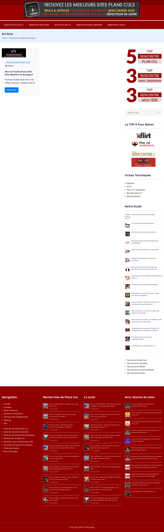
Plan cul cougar (11, 451)
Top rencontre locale (136, 373)
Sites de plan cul (62, 25)
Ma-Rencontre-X (134, 193)
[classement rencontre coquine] (143, 76)
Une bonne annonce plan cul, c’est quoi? (145, 249)
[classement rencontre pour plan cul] (143, 56)
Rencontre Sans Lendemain (89, 25)
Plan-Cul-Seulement (136, 190)
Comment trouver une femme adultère (144, 284)
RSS (5, 423)
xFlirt (129, 186)
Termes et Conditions (13, 414)
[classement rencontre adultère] (143, 95)
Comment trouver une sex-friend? (143, 214)
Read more (11, 90)
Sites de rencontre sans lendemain (19, 435)
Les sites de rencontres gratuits (142, 223)
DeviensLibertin (134, 196)
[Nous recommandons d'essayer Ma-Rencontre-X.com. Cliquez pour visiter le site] (143, 153)
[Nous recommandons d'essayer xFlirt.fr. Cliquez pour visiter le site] (143, 135)
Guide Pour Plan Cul (14, 25)
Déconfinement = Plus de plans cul (143, 346)
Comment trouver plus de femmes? (143, 232)
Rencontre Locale (116, 25)
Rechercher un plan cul (14, 438)
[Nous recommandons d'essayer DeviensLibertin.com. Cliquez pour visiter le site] (143, 162)
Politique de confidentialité (16, 417)
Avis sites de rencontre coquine (18, 445)
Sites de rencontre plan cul (16, 429)
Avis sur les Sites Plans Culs (17, 62)
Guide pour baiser (11, 448)
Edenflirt (130, 183)
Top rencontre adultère (137, 363)
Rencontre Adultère (39, 25)
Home (4, 38)
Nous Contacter (11, 410)
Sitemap (7, 420)
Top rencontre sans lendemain (140, 370)
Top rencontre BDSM (136, 366)
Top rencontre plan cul (137, 360)
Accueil (7, 404)
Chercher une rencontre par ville (18, 442)
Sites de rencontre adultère (16, 432)
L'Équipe (10, 66)
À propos (7, 407)
